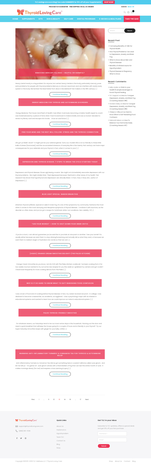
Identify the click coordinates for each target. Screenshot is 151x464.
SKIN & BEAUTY (53, 19)
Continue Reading (60, 94)
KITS (41, 19)
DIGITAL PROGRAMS (86, 19)
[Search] (125, 12)
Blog (58, 444)
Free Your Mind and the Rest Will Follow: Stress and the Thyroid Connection (60, 132)
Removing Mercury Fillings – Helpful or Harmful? (60, 73)
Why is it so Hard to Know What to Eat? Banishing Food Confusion (60, 283)
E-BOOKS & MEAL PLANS (110, 19)
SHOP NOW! (109, 2)
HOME (15, 19)
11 (48, 399)
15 (70, 399)
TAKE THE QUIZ (132, 19)
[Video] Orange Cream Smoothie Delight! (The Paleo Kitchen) (60, 253)
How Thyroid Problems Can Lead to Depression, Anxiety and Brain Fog (122, 54)
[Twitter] (21, 436)
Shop (111, 461)
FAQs (58, 448)
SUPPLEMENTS (28, 19)
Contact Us (61, 441)
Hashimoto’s (61, 430)
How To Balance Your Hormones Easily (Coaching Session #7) (121, 122)
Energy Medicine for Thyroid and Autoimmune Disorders (60, 102)
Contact (127, 461)
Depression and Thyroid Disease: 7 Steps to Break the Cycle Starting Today (60, 162)
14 (64, 399)
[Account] (128, 12)
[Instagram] (26, 436)
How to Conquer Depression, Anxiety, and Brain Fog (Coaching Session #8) (122, 98)
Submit (103, 446)
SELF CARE (68, 19)
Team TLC (60, 437)
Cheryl (112, 112)
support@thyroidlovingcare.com (31, 426)
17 (80, 399)
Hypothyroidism (62, 433)
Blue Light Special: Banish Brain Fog (60, 194)
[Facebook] (17, 436)
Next (87, 399)
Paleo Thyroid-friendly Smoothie (60, 313)
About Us (60, 426)
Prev (33, 399)
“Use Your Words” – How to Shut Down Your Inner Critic (60, 224)
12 (54, 399)
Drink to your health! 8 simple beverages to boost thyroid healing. (121, 89)
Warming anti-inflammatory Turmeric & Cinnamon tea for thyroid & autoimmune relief (60, 354)
